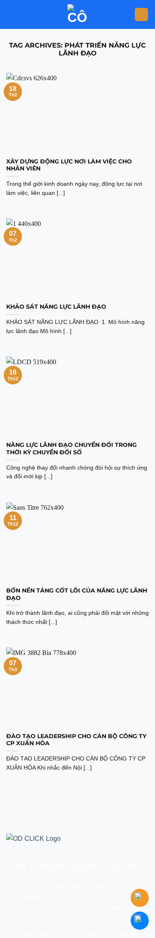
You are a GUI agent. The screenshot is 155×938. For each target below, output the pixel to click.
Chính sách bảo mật (35, 934)
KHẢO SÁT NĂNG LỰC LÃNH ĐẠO (57, 306)
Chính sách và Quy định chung (107, 934)
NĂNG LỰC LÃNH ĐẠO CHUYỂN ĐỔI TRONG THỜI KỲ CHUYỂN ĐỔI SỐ (71, 448)
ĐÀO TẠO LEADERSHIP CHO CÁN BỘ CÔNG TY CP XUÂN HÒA (76, 740)
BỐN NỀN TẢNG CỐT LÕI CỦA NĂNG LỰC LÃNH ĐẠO (76, 594)
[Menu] (141, 15)
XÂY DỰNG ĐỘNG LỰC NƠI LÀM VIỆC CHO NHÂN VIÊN (69, 165)
